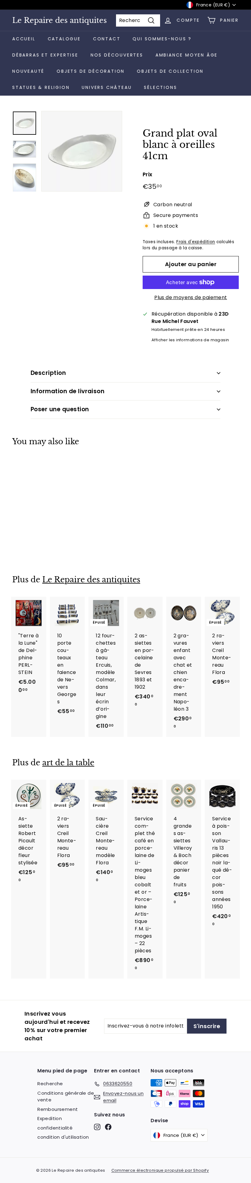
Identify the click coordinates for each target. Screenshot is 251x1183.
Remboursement (57, 1109)
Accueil (24, 39)
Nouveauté (28, 71)
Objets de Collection (170, 71)
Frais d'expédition (195, 242)
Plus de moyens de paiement (190, 297)
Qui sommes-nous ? (162, 39)
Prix (147, 174)
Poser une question (60, 409)
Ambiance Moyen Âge (186, 55)
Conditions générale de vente (65, 1096)
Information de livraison (67, 391)
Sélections (160, 87)
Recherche (50, 1083)
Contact (107, 39)
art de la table (68, 762)
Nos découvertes (117, 55)
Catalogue (64, 39)
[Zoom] (82, 151)
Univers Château (107, 87)
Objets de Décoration (91, 71)
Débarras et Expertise (45, 55)
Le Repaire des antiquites (59, 20)
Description (48, 373)
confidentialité (55, 1128)
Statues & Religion (40, 87)
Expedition (49, 1118)
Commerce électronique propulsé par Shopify (160, 1170)
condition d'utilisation (63, 1137)
